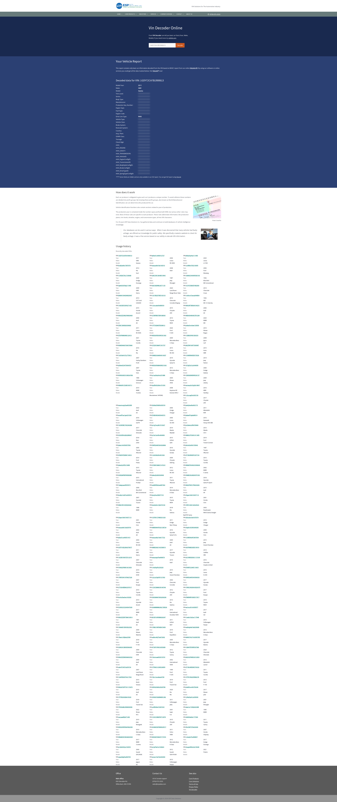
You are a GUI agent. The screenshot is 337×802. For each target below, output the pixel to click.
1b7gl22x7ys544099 (192, 365)
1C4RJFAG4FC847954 (192, 537)
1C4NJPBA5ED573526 (192, 355)
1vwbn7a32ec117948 (192, 617)
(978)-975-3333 (215, 14)
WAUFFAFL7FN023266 (192, 485)
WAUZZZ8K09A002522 (125, 657)
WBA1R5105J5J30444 (124, 505)
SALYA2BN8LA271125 (158, 285)
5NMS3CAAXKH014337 (159, 355)
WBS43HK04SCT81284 (193, 315)
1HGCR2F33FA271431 (125, 305)
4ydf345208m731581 (158, 385)
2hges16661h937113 (192, 495)
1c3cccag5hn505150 (192, 395)
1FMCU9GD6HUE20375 (193, 587)
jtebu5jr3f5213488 (124, 465)
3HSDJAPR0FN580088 (125, 475)
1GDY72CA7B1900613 (125, 255)
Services (153, 14)
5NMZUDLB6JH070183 (193, 475)
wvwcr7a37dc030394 (158, 757)
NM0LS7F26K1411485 (192, 435)
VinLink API (194, 68)
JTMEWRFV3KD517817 (192, 597)
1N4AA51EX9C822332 (125, 627)
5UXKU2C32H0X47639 (125, 607)
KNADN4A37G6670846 (125, 345)
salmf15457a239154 (124, 667)
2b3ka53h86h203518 (158, 405)
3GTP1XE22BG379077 (125, 547)
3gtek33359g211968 (124, 285)
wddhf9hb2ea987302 (158, 485)
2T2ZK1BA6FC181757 (158, 345)
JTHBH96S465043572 (158, 415)
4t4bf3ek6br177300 (192, 717)
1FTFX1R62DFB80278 (192, 677)
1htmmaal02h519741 (158, 657)
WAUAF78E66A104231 (193, 305)
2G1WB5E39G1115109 (193, 557)
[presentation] (121, 14)
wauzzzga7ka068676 (158, 557)
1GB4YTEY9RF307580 (192, 647)
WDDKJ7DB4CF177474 (159, 737)
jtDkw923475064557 (124, 365)
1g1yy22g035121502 (158, 577)
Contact (179, 14)
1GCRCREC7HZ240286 (125, 425)
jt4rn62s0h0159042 (192, 445)
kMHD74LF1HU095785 (193, 637)
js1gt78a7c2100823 (158, 747)
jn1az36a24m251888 (158, 375)
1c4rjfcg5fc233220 (157, 567)
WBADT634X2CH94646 (193, 465)
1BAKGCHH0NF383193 (193, 275)
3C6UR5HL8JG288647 (125, 435)
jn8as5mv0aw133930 (192, 325)
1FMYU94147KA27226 (125, 577)
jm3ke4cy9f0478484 (192, 425)
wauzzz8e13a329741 (124, 527)
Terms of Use (193, 784)
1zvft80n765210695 (192, 265)
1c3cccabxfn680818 (158, 305)
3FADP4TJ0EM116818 (125, 455)
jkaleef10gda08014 (191, 415)
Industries (142, 14)
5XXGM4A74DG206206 (159, 597)
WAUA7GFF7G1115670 (125, 687)
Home (119, 14)
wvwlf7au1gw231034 (124, 415)
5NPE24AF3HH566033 (192, 577)
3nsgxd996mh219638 (192, 747)
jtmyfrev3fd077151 (158, 495)
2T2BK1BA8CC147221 (159, 465)
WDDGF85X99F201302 (159, 335)
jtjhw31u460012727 (158, 255)
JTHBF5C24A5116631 (192, 567)
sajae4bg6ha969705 (124, 757)
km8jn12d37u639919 (125, 495)
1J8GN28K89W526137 (192, 375)
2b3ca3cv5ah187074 (192, 517)
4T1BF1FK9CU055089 (158, 647)
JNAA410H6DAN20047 (125, 295)
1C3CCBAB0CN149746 (159, 587)
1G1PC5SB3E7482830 (192, 285)
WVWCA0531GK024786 (125, 375)
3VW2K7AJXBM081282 (159, 697)
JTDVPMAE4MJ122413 (125, 335)
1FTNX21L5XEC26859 (158, 667)
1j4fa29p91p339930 (192, 697)
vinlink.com (172, 38)
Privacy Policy (193, 787)
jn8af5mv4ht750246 (192, 687)
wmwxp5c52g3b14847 (193, 385)
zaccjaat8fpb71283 (124, 717)
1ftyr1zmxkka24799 (158, 677)
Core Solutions (194, 781)
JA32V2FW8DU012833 (192, 657)
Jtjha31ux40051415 (124, 537)
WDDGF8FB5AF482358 (125, 727)
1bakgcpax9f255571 (124, 485)
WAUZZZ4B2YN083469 (125, 315)
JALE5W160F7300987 (192, 345)
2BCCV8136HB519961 (159, 275)
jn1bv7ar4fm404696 (158, 435)
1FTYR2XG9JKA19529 (124, 697)
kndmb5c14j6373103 (158, 505)
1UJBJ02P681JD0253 (192, 335)
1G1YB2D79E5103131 (159, 295)
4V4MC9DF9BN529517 (159, 727)
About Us (189, 14)
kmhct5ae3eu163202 (124, 597)
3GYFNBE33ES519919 (192, 547)
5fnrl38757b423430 (192, 727)
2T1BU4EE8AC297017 (125, 587)
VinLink (178, 177)
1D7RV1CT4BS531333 (159, 517)
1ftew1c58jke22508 (124, 637)
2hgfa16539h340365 (192, 527)
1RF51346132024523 (192, 505)
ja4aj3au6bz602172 (192, 405)
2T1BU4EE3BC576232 (192, 667)
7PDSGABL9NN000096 (125, 707)
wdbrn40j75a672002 (158, 637)
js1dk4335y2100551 (124, 747)
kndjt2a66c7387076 (124, 265)
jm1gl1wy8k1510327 (158, 425)
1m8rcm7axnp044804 (192, 295)
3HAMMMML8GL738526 (159, 607)
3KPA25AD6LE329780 (158, 687)
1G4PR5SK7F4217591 (125, 677)
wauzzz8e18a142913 (158, 265)
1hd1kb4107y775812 (125, 355)
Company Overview (166, 14)
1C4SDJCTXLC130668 (124, 275)
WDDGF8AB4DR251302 (159, 365)
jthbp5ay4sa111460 (192, 255)
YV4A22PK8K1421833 (125, 567)
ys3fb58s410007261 (158, 707)
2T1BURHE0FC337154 (192, 455)
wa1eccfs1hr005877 (192, 607)
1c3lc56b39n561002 (158, 455)
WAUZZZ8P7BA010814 (125, 617)
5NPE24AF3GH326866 (159, 445)
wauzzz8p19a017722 (158, 537)
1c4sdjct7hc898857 (192, 737)
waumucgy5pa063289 (125, 405)
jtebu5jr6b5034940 (158, 475)
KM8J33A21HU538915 (159, 547)
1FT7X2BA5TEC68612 (158, 325)
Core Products (130, 14)
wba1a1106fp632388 (192, 707)
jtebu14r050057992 (124, 445)
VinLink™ (156, 71)
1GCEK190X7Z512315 (125, 557)
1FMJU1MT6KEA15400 (159, 627)
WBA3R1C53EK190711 (125, 385)
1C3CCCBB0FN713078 (159, 717)
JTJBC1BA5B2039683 (124, 325)
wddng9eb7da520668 (192, 627)
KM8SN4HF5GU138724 (159, 527)
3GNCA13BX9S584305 (125, 647)
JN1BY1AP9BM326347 (159, 617)
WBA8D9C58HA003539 (125, 737)
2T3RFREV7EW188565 (159, 315)
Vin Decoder (193, 790)
